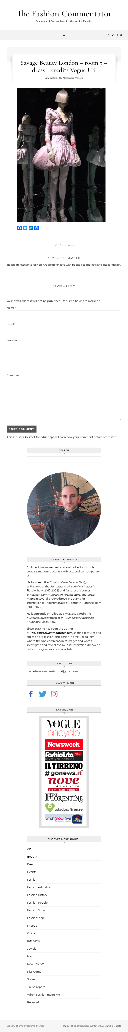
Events (31, 872)
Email (11, 324)
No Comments (64, 245)
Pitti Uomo (34, 971)
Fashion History (37, 895)
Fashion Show (36, 910)
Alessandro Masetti (73, 78)
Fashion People (37, 902)
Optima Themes (35, 1025)
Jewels (31, 948)
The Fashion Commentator (64, 13)
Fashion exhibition (39, 887)
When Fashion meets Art (43, 994)
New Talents (35, 964)
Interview (33, 941)
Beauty (32, 856)
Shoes (31, 979)
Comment (14, 375)
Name (11, 307)
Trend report (36, 987)
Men (30, 956)
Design (31, 864)
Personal (33, 1002)
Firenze (32, 925)
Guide (31, 933)
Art (29, 849)
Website (12, 340)
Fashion (32, 879)
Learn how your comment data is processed (87, 437)
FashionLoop (35, 918)
